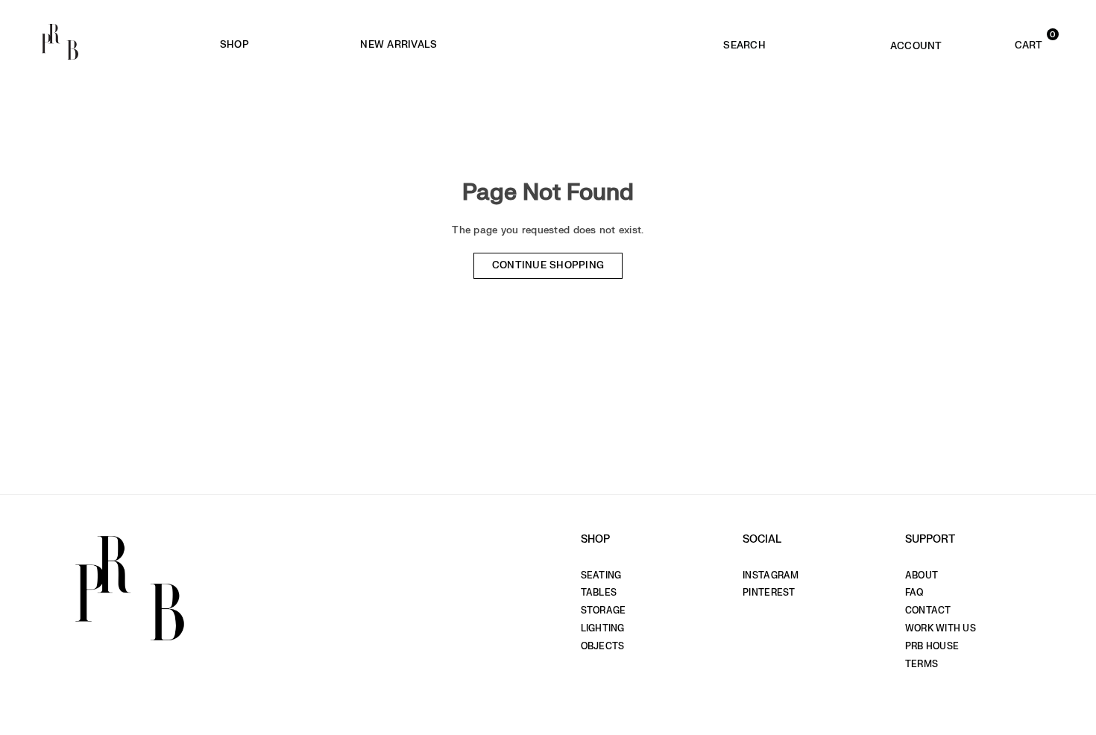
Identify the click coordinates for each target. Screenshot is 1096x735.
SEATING (601, 575)
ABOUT (921, 575)
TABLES (599, 593)
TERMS (921, 664)
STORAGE (603, 610)
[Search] (744, 41)
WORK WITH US (940, 628)
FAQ (914, 593)
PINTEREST (769, 593)
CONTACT (928, 610)
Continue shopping (548, 265)
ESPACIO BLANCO (614, 45)
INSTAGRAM (771, 575)
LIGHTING (603, 628)
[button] (1007, 41)
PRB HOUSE (932, 646)
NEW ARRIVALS (398, 44)
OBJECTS (603, 646)
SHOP (234, 44)
